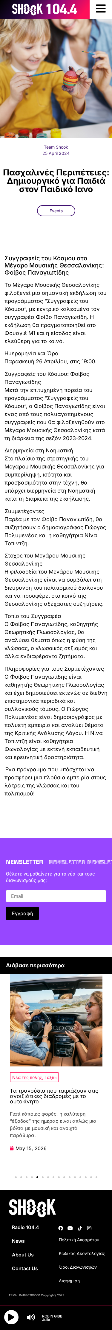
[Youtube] (70, 1228)
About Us (23, 1255)
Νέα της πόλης (27, 1077)
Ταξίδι (51, 1077)
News (18, 1241)
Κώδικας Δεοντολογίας (82, 1253)
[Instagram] (89, 1228)
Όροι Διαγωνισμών (78, 1267)
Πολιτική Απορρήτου (79, 1239)
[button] (16, 1177)
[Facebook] (60, 1228)
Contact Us (25, 1268)
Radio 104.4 (25, 1227)
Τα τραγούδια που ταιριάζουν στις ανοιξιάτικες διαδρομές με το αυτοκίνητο (54, 1096)
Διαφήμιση (69, 1280)
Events (56, 210)
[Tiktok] (80, 1228)
